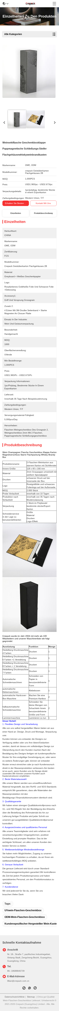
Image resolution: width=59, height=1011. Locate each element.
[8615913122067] (29, 988)
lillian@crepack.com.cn (18, 981)
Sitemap (31, 997)
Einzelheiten (15, 213)
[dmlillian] (35, 988)
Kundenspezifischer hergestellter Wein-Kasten (31, 923)
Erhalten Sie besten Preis (17, 203)
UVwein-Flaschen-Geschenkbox (23, 910)
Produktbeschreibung (43, 213)
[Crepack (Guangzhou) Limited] (30, 3)
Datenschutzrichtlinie (15, 997)
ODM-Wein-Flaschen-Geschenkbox (25, 917)
